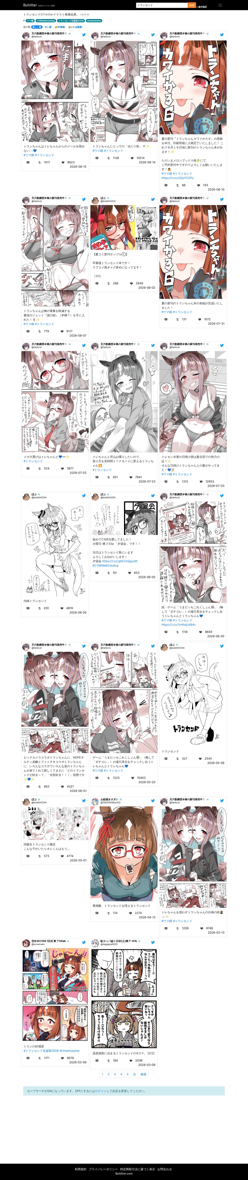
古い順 (48, 27)
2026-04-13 (147, 917)
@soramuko (38, 944)
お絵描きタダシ (109, 799)
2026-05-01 (78, 860)
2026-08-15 (78, 166)
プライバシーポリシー (103, 1169)
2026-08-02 (146, 287)
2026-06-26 (78, 612)
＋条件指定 (201, 7)
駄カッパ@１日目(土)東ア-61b (119, 940)
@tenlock (37, 36)
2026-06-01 (78, 791)
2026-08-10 (216, 189)
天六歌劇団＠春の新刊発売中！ (49, 33)
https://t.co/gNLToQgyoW (119, 561)
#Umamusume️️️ (69, 1050)
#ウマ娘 (29, 155)
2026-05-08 (215, 763)
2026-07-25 (78, 473)
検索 (191, 5)
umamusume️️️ (94, 20)
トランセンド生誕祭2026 (71, 20)
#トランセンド (44, 155)
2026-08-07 (78, 335)
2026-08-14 (147, 162)
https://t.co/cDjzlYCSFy (178, 178)
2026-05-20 (147, 782)
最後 (143, 1074)
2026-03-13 (216, 932)
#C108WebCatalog (105, 565)
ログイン (101, 1091)
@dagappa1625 (109, 944)
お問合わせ (164, 1169)
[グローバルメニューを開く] (220, 5)
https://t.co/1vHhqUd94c (179, 624)
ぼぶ (103, 197)
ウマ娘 (30, 20)
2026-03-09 (77, 1062)
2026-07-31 (216, 323)
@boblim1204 (108, 201)
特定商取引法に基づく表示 (137, 1169)
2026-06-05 (146, 577)
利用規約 (80, 1169)
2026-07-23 (147, 481)
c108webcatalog (46, 20)
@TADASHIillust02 (111, 802)
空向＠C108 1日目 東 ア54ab (49, 940)
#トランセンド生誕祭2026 (41, 1050)
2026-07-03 (216, 486)
